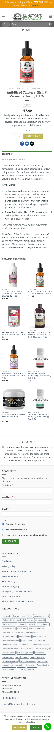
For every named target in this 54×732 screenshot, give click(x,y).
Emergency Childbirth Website (17, 591)
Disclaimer (7, 561)
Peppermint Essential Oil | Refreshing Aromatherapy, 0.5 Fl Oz (40, 375)
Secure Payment (10, 576)
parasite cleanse (22, 657)
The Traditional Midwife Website (18, 601)
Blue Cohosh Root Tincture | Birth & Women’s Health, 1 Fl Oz (40, 293)
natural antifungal (43, 649)
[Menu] (3, 16)
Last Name (7, 496)
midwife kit (24, 644)
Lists (4, 520)
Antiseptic (6, 616)
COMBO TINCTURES (37, 88)
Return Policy (8, 581)
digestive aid (40, 620)
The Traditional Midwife (16, 529)
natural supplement (25, 653)
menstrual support (10, 644)
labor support (26, 640)
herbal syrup (8, 632)
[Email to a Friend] (32, 143)
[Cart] (50, 16)
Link (44, 535)
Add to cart (33, 136)
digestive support (9, 624)
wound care (32, 669)
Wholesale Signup (11, 586)
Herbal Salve (22, 628)
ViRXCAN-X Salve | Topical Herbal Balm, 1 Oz (13, 415)
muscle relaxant (27, 649)
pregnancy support (10, 661)
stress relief (30, 665)
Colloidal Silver (8, 620)
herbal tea (19, 632)
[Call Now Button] (47, 726)
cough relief (21, 620)
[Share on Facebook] (22, 143)
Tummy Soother (43, 665)
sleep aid (6, 665)
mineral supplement (10, 649)
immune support (40, 636)
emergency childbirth (27, 624)
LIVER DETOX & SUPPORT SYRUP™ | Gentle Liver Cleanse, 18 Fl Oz (13, 293)
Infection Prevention (11, 640)
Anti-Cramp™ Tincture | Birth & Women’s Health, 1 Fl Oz (13, 375)
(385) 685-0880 (9, 698)
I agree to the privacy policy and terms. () (26, 535)
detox (30, 620)
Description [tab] (7, 154)
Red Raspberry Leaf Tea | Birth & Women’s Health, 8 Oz (13, 334)
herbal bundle (43, 624)
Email (5, 508)
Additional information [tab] (14, 159)
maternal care (39, 640)
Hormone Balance (10, 636)
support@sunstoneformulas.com (18, 704)
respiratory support (28, 661)
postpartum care (37, 657)
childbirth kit (27, 616)
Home (10, 88)
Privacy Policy (8, 566)
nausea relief (40, 653)
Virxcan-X (21, 669)
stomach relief (17, 665)
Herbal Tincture (31, 632)
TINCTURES (21, 88)
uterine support (9, 669)
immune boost (25, 636)
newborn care (8, 657)
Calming (16, 616)
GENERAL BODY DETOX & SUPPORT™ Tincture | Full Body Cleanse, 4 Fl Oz (39, 334)
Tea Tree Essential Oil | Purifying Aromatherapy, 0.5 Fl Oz (39, 416)
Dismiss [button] (36, 5)
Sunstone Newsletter (15, 524)
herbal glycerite (9, 628)
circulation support (41, 616)
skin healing (42, 661)
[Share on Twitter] (27, 143)
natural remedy (9, 653)
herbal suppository (36, 628)
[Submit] (49, 24)
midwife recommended (40, 644)
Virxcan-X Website (11, 596)
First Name (7, 484)
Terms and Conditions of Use (16, 571)
